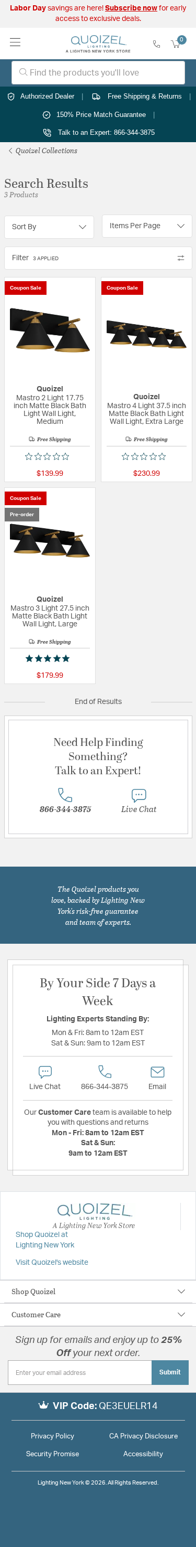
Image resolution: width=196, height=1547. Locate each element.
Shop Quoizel (33, 1291)
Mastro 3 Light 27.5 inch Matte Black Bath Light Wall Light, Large (49, 616)
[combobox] (98, 72)
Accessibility (143, 1454)
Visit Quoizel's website (52, 1262)
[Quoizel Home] (98, 43)
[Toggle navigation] (15, 43)
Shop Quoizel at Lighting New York (45, 1240)
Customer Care (36, 1314)
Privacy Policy (52, 1436)
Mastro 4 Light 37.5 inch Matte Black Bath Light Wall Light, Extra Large (146, 413)
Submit (170, 1372)
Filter (35, 258)
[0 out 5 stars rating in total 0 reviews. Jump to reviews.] (49, 456)
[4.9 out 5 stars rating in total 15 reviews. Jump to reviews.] (50, 658)
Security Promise (52, 1454)
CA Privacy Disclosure (143, 1436)
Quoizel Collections (45, 150)
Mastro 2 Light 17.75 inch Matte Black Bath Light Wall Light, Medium (50, 409)
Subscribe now (131, 8)
